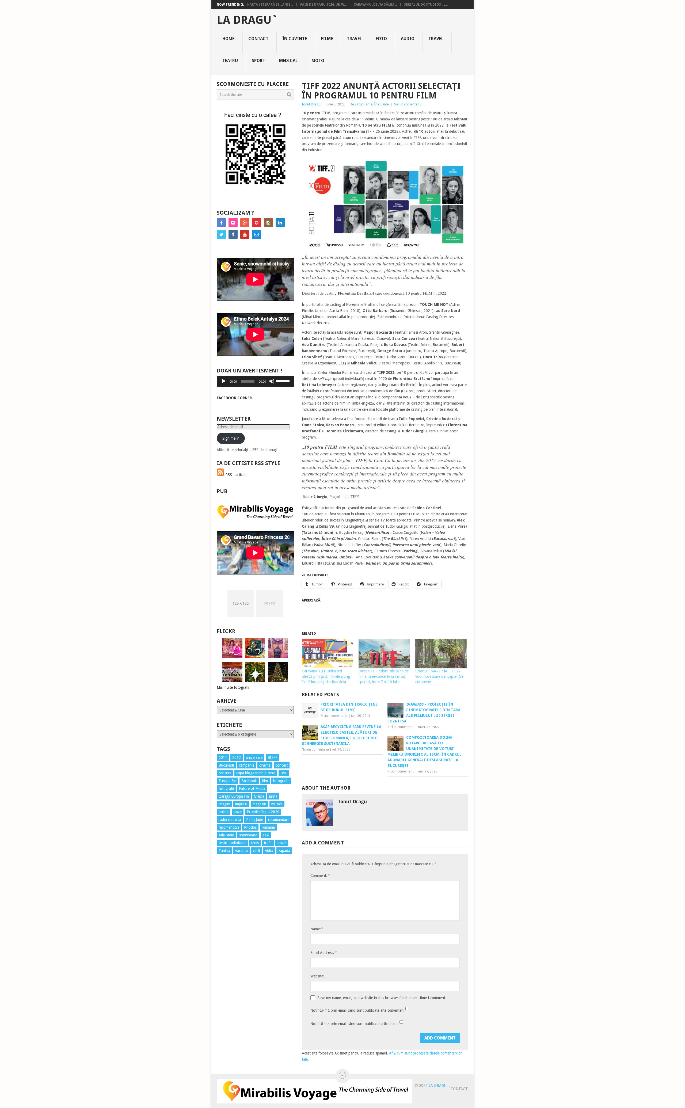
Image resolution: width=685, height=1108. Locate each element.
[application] (255, 381)
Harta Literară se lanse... (270, 4)
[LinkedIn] (280, 222)
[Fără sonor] (272, 381)
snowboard (248, 835)
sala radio (226, 835)
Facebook (249, 781)
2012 (236, 757)
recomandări (229, 827)
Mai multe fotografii (233, 687)
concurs (225, 773)
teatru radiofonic (232, 843)
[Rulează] (223, 381)
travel (281, 843)
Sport (258, 60)
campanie (246, 765)
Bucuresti (226, 765)
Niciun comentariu (407, 104)
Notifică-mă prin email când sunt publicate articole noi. (354, 1024)
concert (282, 765)
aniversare (254, 757)
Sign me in (230, 438)
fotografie (281, 781)
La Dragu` (247, 20)
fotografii (226, 788)
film (265, 781)
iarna (273, 796)
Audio (407, 38)
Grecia (259, 796)
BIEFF (272, 757)
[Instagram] (268, 222)
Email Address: (323, 952)
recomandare (278, 819)
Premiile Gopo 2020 (263, 812)
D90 (283, 773)
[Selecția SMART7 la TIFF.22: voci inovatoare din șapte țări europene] (441, 654)
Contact (258, 38)
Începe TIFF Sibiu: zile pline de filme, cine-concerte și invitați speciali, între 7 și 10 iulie (384, 676)
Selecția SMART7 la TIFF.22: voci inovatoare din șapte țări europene (439, 676)
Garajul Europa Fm (234, 796)
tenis (255, 843)
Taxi (265, 835)
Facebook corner (234, 398)
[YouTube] (244, 234)
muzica (277, 804)
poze (238, 812)
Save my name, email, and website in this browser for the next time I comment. (381, 998)
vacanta (241, 850)
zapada (284, 850)
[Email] (256, 234)
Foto (381, 38)
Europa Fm (227, 781)
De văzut (356, 104)
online (224, 812)
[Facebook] (221, 222)
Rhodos (250, 827)
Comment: (320, 875)
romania (268, 827)
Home (228, 38)
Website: (317, 976)
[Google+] (244, 222)
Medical (288, 60)
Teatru (230, 60)
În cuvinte (294, 38)
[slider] (283, 381)
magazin (259, 804)
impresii (241, 804)
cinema (265, 765)
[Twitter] (221, 234)
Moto (317, 60)
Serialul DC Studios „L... (426, 4)
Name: (316, 928)
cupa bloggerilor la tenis (255, 773)
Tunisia (224, 850)
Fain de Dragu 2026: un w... (323, 4)
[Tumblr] (233, 234)
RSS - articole (235, 475)
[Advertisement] (238, 954)
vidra (269, 850)
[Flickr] (233, 222)
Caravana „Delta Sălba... (375, 4)
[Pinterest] (256, 222)
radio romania (230, 819)
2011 (223, 757)
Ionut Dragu (311, 104)
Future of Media (252, 788)
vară (256, 850)
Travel (354, 38)
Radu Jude (254, 819)
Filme (327, 38)
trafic (268, 843)
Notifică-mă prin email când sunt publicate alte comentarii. (357, 1010)
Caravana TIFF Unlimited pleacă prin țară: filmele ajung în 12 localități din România (326, 676)
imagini (224, 804)
